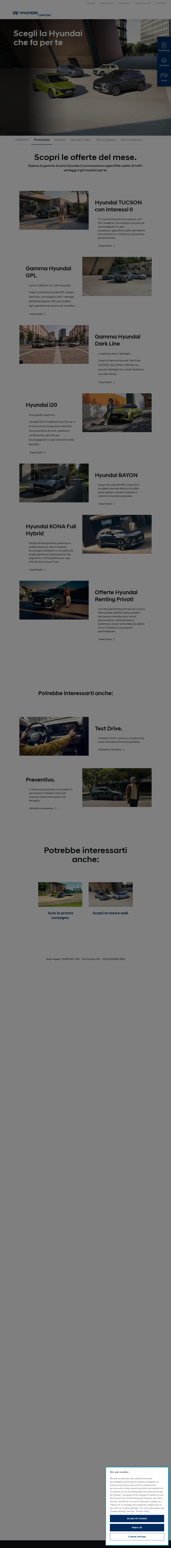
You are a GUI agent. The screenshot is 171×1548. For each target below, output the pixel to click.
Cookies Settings (137, 1536)
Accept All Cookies (137, 1518)
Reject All (137, 1527)
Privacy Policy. (143, 1511)
